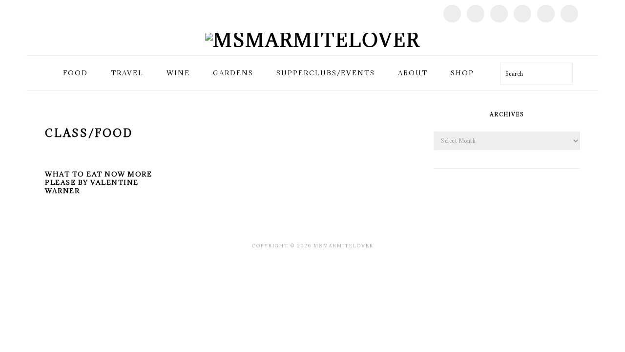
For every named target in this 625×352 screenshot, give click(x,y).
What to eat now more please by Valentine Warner (98, 182)
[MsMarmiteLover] (312, 39)
